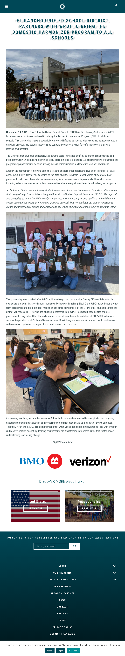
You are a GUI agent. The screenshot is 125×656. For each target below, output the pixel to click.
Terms (62, 620)
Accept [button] (50, 650)
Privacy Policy (63, 627)
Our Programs (62, 573)
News (62, 600)
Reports (62, 613)
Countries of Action (62, 579)
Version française (62, 634)
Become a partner (63, 593)
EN (62, 6)
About (62, 566)
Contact (62, 607)
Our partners (63, 586)
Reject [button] (60, 650)
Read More (73, 650)
